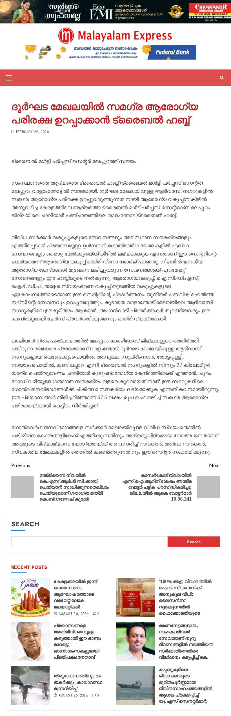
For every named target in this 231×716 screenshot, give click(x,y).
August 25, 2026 (73, 695)
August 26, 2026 (74, 614)
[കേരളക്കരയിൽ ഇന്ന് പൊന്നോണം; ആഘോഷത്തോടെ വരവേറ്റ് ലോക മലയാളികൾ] (30, 597)
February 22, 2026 (32, 132)
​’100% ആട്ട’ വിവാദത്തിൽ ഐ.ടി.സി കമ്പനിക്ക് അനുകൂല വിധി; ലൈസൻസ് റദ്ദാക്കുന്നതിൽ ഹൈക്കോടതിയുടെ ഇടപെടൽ (185, 600)
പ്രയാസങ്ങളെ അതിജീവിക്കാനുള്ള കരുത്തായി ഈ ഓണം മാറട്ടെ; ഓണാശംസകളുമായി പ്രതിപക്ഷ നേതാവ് (77, 641)
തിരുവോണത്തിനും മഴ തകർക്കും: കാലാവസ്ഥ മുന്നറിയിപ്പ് (78, 682)
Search (25, 524)
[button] (9, 77)
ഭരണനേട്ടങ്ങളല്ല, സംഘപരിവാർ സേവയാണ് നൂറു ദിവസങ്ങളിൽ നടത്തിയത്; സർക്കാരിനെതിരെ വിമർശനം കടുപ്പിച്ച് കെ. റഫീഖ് (186, 644)
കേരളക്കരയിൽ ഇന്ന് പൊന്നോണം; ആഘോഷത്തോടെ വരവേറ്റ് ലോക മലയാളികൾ (75, 594)
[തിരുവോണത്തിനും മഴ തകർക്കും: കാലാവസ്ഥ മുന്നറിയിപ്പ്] (30, 685)
